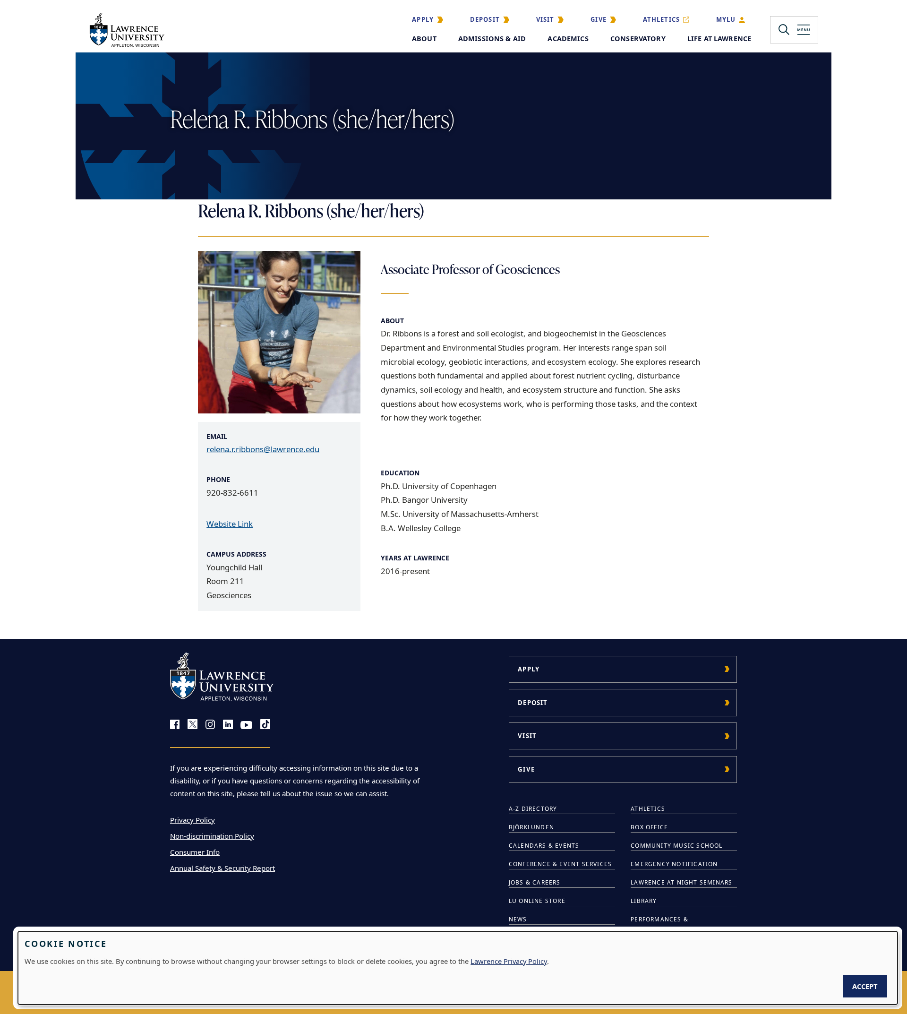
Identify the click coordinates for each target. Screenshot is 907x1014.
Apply (423, 19)
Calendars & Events (544, 846)
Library (644, 901)
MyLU (726, 19)
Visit (545, 19)
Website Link (229, 523)
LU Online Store (537, 901)
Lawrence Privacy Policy (509, 961)
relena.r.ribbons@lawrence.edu (262, 449)
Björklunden (531, 827)
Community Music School (676, 846)
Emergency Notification (674, 864)
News (518, 919)
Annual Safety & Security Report (222, 868)
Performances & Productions (659, 924)
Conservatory (638, 38)
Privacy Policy (192, 820)
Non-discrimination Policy (212, 836)
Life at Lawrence (719, 38)
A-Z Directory (533, 809)
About (424, 38)
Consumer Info (195, 852)
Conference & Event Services (560, 864)
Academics (568, 38)
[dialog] (458, 968)
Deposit (485, 19)
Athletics (661, 19)
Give (598, 19)
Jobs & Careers (535, 882)
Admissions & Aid (492, 38)
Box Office (649, 827)
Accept (865, 986)
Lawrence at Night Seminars (681, 882)
